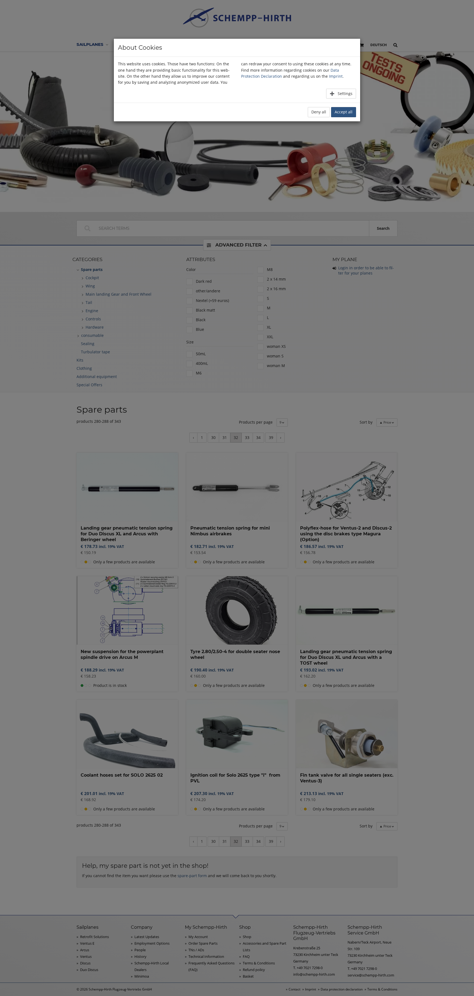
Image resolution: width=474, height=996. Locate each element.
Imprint (336, 76)
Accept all (343, 111)
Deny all (318, 111)
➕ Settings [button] (341, 93)
